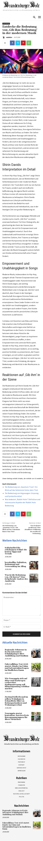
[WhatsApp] (28, 43)
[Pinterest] (23, 43)
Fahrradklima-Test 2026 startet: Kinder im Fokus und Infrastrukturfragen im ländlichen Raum (17, 667)
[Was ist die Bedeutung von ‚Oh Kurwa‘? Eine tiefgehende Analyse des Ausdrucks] (34, 578)
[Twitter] (17, 43)
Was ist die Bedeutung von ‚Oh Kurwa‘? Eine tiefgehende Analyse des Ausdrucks (16, 578)
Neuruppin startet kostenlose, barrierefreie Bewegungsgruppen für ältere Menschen (17, 716)
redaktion (9, 37)
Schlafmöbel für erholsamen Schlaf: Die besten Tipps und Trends (16, 551)
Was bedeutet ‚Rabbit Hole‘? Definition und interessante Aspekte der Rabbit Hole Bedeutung (22, 502)
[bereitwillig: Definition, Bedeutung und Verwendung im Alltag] (34, 565)
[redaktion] (3, 37)
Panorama (6, 23)
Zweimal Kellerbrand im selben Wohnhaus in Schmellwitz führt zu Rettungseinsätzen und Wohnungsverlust (16, 701)
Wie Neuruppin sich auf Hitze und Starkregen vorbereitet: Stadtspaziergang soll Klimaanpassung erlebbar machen (17, 683)
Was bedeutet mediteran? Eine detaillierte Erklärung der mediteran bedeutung (33, 530)
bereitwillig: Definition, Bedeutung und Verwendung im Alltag (16, 564)
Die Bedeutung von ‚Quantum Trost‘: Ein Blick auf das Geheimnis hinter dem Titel (11, 529)
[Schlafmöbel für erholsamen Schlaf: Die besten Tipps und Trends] (34, 550)
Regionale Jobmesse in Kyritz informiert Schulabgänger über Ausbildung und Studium (16, 653)
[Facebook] (12, 43)
